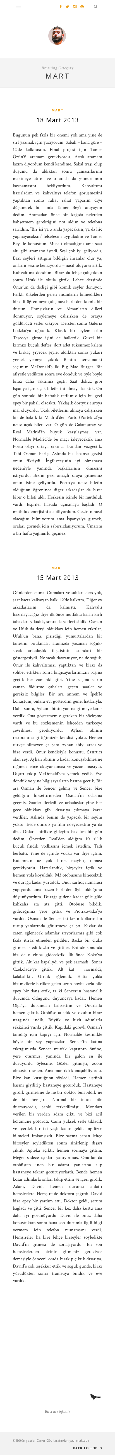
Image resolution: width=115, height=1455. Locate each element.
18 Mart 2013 (57, 120)
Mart (58, 110)
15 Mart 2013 (57, 577)
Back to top (86, 1448)
